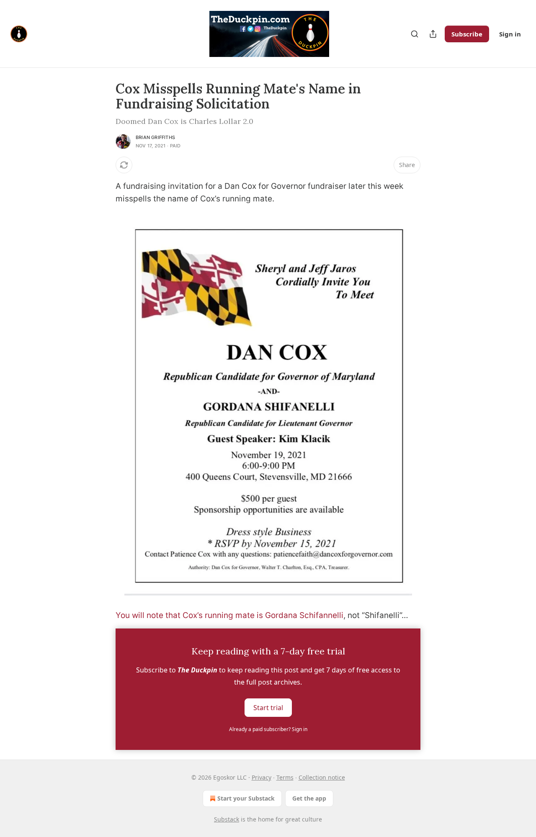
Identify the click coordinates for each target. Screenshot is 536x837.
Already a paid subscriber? (268, 729)
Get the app (309, 798)
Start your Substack (246, 798)
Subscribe (466, 34)
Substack (226, 819)
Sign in (510, 34)
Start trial (268, 707)
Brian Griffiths (155, 137)
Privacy (261, 777)
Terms (285, 777)
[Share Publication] (433, 34)
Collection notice (322, 777)
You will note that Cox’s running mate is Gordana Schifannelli (229, 615)
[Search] (414, 34)
